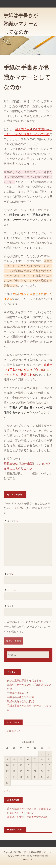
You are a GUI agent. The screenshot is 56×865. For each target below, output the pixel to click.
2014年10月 (14, 730)
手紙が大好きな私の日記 (20, 701)
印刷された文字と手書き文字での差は (28, 817)
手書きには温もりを (18, 693)
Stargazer (28, 859)
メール (11, 589)
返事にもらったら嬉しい (20, 812)
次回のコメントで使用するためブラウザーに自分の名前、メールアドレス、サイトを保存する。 (27, 626)
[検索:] (28, 654)
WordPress (38, 855)
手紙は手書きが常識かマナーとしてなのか (21, 23)
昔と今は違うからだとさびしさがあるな (29, 808)
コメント (12, 520)
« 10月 (7, 791)
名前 (10, 573)
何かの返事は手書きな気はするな (25, 680)
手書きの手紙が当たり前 (20, 697)
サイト (10, 605)
